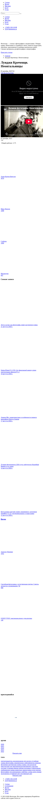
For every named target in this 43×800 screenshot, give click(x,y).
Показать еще (17, 753)
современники (19, 763)
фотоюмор (4, 765)
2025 (2, 746)
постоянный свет (26, 774)
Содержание (9, 786)
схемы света (32, 772)
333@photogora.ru (11, 29)
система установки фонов (10, 768)
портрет (38, 770)
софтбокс (24, 772)
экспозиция (5, 774)
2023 (2, 750)
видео (29, 761)
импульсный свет (7, 766)
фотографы (10, 763)
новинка (38, 763)
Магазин (8, 6)
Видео (7, 4)
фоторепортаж (18, 766)
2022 (2, 751)
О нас (7, 9)
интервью (27, 768)
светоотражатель (7, 761)
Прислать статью (6, 52)
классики (35, 766)
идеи (34, 770)
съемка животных (16, 770)
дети (25, 761)
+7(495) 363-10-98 (11, 27)
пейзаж (21, 768)
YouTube (11, 73)
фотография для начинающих (11, 772)
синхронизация (18, 761)
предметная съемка (15, 765)
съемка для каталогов (29, 765)
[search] (20, 13)
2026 (2, 744)
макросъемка (27, 770)
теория (39, 772)
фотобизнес (27, 766)
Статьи (7, 2)
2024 (2, 748)
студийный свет (14, 774)
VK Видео (4, 73)
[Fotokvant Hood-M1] (21, 690)
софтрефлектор (29, 763)
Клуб (6, 8)
